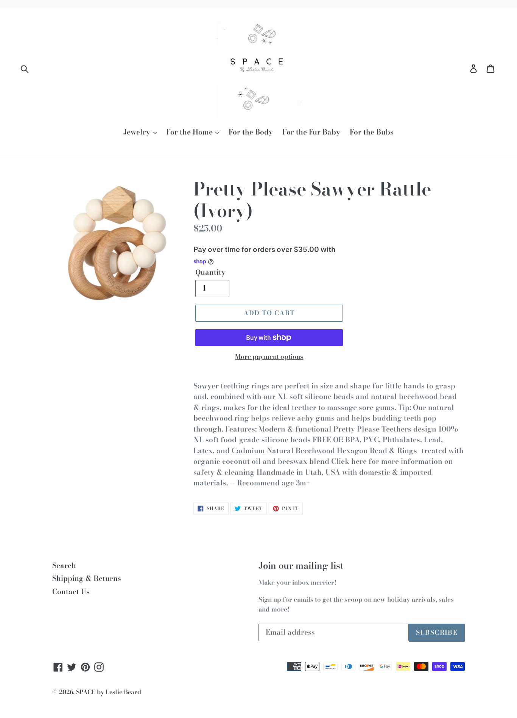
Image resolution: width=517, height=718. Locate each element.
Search (64, 565)
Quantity (210, 272)
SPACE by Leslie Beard (108, 691)
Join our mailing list (301, 565)
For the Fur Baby (311, 132)
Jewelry (137, 132)
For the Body (251, 132)
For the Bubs (372, 132)
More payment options (269, 356)
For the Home (190, 132)
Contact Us (71, 591)
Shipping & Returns (86, 578)
